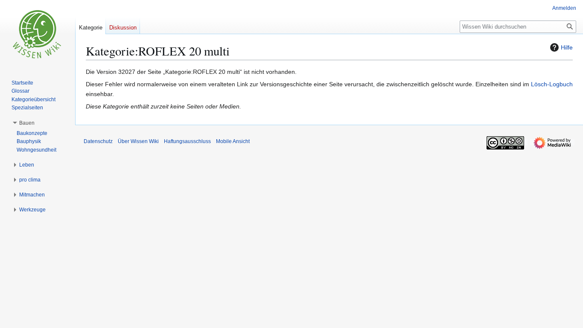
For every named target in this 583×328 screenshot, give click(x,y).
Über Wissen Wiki (138, 141)
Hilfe (567, 47)
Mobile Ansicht (233, 141)
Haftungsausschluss (187, 141)
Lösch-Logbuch (552, 84)
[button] (27, 123)
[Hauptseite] (37, 34)
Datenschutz (98, 141)
